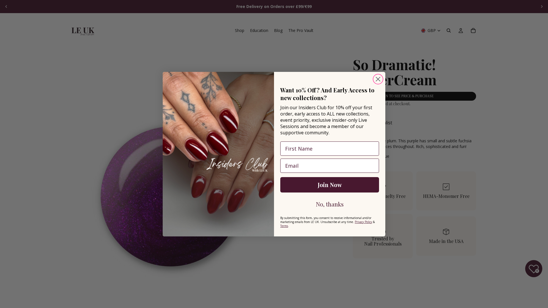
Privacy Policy (363, 222)
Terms (284, 226)
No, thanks (330, 204)
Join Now (330, 185)
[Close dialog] (378, 79)
